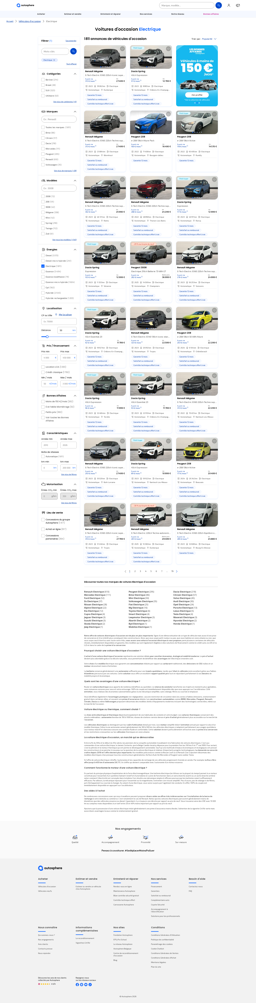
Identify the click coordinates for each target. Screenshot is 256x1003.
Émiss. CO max (68, 490)
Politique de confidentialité (162, 939)
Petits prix (54, 412)
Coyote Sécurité (158, 904)
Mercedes (53, 148)
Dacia (51, 143)
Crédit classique (58, 372)
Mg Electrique (138, 607)
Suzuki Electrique (95, 620)
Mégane (52, 212)
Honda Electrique (184, 623)
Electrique (53, 266)
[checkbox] (43, 79)
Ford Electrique (94, 598)
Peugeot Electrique (141, 591)
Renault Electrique (96, 591)
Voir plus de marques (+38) (65, 170)
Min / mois (46, 377)
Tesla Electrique (183, 614)
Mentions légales (158, 962)
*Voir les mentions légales (197, 100)
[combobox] (59, 321)
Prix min (45, 351)
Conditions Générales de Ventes (164, 953)
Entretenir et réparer (111, 14)
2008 (50, 196)
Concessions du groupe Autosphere (58, 521)
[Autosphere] (25, 5)
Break (51, 85)
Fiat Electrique (138, 604)
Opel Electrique (183, 604)
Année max (66, 439)
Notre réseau (177, 14)
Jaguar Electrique (94, 617)
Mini (50, 217)
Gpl (50, 287)
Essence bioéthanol (57, 276)
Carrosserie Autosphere (123, 904)
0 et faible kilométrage (60, 406)
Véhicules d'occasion (30, 21)
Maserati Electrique (185, 617)
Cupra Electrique (94, 614)
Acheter (41, 14)
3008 (50, 207)
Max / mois (66, 377)
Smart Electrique (139, 614)
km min (45, 461)
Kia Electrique (93, 610)
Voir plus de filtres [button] (69, 474)
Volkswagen (54, 164)
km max (64, 461)
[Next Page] (176, 571)
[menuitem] (41, 14)
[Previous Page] (125, 571)
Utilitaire (52, 95)
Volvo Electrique (184, 598)
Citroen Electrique (185, 594)
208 (50, 201)
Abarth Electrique (139, 620)
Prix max (64, 351)
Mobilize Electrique (140, 626)
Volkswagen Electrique (143, 601)
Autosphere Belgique (122, 948)
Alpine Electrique (95, 607)
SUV (50, 90)
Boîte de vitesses (50, 452)
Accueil (9, 21)
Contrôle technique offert (124, 900)
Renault (52, 159)
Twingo (51, 228)
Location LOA (56, 366)
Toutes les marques (58, 127)
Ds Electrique (93, 601)
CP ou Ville (46, 315)
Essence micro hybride (60, 282)
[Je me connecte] (229, 5)
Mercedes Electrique (97, 594)
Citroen (51, 138)
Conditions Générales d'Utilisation (165, 935)
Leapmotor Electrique (142, 617)
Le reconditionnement (85, 938)
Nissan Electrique (95, 604)
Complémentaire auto (160, 900)
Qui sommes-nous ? (46, 935)
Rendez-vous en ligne (122, 886)
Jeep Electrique (93, 626)
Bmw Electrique (139, 594)
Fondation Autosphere (123, 935)
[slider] (47, 336)
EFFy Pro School (120, 939)
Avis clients (43, 944)
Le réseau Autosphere (122, 944)
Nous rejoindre (44, 953)
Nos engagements (46, 939)
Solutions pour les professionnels (165, 916)
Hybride (53, 292)
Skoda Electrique (94, 623)
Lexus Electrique (183, 610)
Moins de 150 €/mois (59, 401)
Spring (51, 223)
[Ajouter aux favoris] (122, 48)
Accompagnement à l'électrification (159, 910)
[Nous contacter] (238, 5)
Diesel (52, 255)
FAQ (190, 891)
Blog (115, 960)
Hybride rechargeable (60, 298)
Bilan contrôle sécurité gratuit (126, 895)
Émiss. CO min (49, 490)
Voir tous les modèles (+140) (64, 239)
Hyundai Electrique (185, 620)
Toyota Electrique (139, 610)
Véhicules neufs (45, 891)
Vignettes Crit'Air (83, 943)
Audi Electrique (183, 601)
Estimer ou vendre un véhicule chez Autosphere (88, 887)
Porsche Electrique (185, 607)
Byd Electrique (138, 623)
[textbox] (67, 330)
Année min (47, 439)
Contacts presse (45, 948)
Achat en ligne (56, 529)
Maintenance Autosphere (124, 891)
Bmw (50, 132)
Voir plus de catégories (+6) (65, 101)
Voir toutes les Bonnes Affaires (57, 419)
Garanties (155, 891)
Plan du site (156, 967)
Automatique (55, 456)
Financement (156, 886)
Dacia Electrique (184, 591)
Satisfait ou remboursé (161, 895)
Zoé (49, 233)
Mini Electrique (139, 598)
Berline (52, 79)
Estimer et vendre (72, 14)
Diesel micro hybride (58, 260)
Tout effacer (71, 64)
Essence (53, 271)
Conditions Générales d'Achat (163, 958)
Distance (46, 330)
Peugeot (52, 154)
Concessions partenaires (55, 537)
